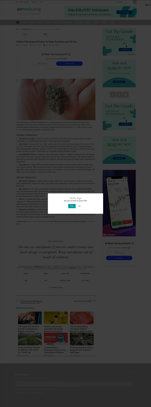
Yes (71, 206)
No (79, 206)
